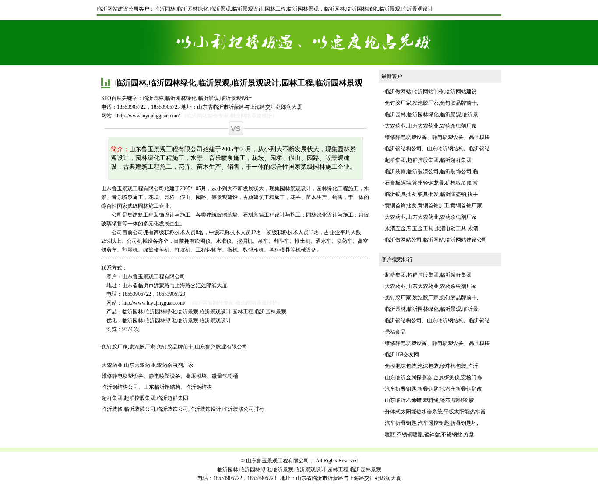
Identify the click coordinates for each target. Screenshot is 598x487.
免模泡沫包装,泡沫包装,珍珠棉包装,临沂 (431, 366)
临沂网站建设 (461, 92)
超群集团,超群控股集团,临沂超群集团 (145, 398)
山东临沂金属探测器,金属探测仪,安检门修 (433, 377)
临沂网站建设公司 (118, 9)
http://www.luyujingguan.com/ (148, 116)
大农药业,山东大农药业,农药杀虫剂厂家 (147, 365)
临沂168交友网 (402, 355)
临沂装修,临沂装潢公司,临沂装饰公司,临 (431, 171)
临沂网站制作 (428, 92)
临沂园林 (334, 9)
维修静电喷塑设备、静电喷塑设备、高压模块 (437, 137)
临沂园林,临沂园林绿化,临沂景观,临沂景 (431, 114)
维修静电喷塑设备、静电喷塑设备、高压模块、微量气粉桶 (170, 376)
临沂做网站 (398, 92)
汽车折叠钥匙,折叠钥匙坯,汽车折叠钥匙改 (433, 389)
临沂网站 (433, 240)
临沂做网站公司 (403, 240)
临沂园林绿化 (362, 9)
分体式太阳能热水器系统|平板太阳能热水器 (435, 412)
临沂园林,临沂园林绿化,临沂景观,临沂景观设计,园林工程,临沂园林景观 (237, 9)
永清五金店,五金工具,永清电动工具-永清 (431, 228)
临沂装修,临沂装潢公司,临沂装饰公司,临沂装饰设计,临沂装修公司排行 (183, 409)
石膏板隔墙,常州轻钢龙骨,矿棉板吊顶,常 (431, 183)
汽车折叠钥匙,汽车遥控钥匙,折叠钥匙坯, (431, 423)
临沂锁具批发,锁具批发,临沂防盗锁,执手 (431, 194)
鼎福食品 (395, 332)
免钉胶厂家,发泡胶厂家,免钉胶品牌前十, (431, 103)
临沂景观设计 (417, 9)
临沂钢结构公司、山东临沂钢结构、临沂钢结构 (157, 387)
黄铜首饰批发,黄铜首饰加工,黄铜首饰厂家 (433, 206)
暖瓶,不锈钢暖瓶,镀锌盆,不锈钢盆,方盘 (429, 434)
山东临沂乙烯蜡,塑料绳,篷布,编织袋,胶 (429, 400)
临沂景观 (389, 9)
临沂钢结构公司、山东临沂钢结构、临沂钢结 (437, 149)
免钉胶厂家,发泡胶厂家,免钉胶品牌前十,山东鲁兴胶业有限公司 (174, 347)
